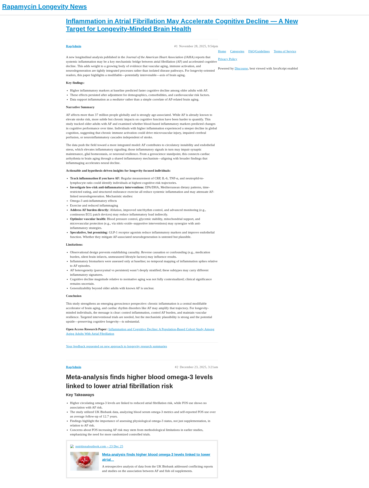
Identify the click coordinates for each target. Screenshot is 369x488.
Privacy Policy (227, 59)
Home (222, 51)
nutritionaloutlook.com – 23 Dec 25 (99, 446)
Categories (237, 51)
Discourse (241, 68)
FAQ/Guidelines (259, 51)
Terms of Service (285, 51)
